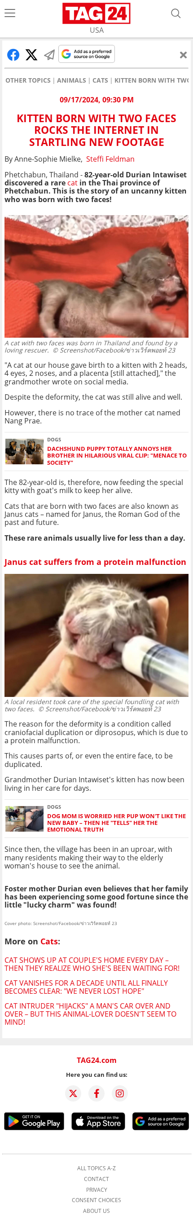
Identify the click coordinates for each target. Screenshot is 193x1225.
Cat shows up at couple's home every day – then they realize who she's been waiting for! (92, 964)
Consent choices (96, 1200)
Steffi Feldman (110, 159)
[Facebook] (96, 1093)
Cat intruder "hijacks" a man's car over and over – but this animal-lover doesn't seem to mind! (90, 1014)
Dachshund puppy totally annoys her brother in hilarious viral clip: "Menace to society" (117, 455)
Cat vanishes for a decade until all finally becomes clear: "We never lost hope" (86, 987)
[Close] (184, 55)
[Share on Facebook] (13, 55)
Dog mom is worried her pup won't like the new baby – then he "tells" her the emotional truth (116, 823)
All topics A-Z (96, 1168)
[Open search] (176, 13)
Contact (96, 1179)
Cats (100, 80)
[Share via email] (49, 55)
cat (72, 183)
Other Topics (28, 80)
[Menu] (9, 13)
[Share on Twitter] (31, 55)
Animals (71, 80)
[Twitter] (73, 1093)
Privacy (96, 1190)
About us (96, 1211)
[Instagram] (120, 1093)
